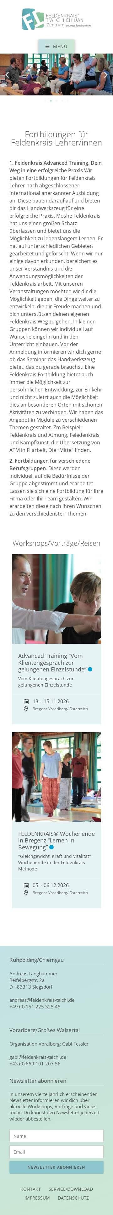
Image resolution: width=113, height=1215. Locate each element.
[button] (7, 74)
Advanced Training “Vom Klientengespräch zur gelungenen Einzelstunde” (52, 662)
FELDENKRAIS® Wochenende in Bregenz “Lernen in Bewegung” (56, 840)
